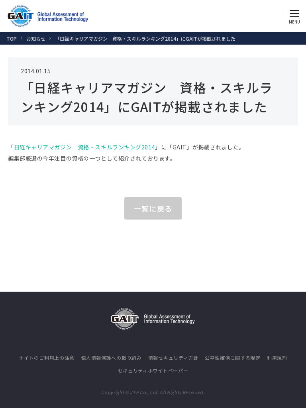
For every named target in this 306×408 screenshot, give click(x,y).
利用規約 (277, 357)
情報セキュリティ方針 (173, 357)
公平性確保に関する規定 (233, 357)
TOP (11, 38)
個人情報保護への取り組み (111, 357)
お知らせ (35, 38)
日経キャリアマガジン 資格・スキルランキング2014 (84, 147)
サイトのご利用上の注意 (47, 357)
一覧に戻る (153, 208)
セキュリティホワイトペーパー (153, 370)
